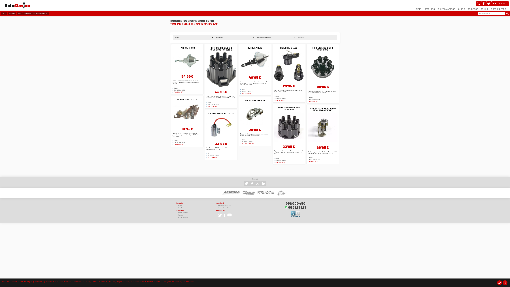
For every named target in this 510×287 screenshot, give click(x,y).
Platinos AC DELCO (187, 99)
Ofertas (180, 205)
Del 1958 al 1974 (213, 156)
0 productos (501, 3)
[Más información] (505, 282)
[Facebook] (483, 3)
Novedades (181, 208)
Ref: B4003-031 (280, 162)
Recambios (12, 13)
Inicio (418, 9)
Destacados (179, 203)
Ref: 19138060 (246, 93)
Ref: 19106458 (212, 106)
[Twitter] (488, 3)
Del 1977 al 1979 (247, 91)
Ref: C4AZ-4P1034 (248, 144)
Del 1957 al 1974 (179, 143)
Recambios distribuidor (40, 13)
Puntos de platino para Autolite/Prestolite (323, 109)
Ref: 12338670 (280, 100)
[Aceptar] (499, 282)
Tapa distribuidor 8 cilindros (289, 108)
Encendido (27, 13)
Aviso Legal (220, 203)
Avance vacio (187, 48)
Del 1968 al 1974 (314, 160)
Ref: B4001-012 (314, 162)
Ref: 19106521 (178, 144)
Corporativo (180, 210)
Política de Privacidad (224, 205)
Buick (19, 13)
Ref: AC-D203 (212, 158)
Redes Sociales (220, 210)
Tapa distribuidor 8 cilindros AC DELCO (221, 49)
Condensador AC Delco (221, 113)
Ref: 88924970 (178, 92)
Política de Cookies (224, 208)
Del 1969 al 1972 (280, 98)
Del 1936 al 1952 (314, 99)
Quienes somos (446, 9)
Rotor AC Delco (289, 48)
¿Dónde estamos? (183, 212)
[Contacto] (478, 3)
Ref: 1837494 (313, 101)
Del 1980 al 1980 (179, 90)
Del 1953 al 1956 (280, 160)
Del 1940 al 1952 (247, 142)
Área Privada (498, 9)
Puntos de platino (255, 100)
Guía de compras (468, 9)
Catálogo (429, 9)
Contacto (180, 215)
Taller (484, 9)
